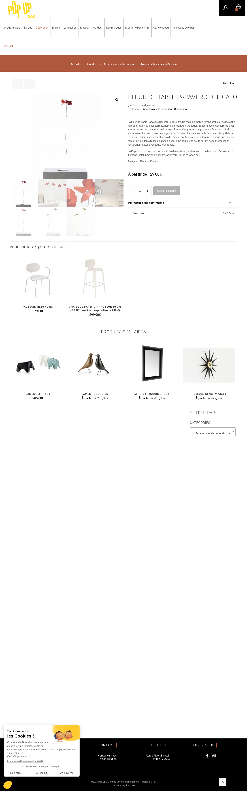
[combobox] (213, 431)
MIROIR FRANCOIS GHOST (151, 394)
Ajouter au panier (167, 190)
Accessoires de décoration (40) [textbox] (213, 433)
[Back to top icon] (222, 782)
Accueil (75, 64)
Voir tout (230, 83)
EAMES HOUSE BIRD (95, 394)
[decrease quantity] (132, 191)
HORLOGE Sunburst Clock (208, 394)
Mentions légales (120, 785)
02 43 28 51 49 (108, 759)
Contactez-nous (107, 755)
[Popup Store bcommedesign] (22, 9)
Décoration (91, 64)
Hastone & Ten (148, 781)
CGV (133, 785)
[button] (117, 100)
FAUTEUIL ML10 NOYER (38, 306)
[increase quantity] (147, 191)
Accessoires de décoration (119, 64)
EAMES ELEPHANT (38, 394)
